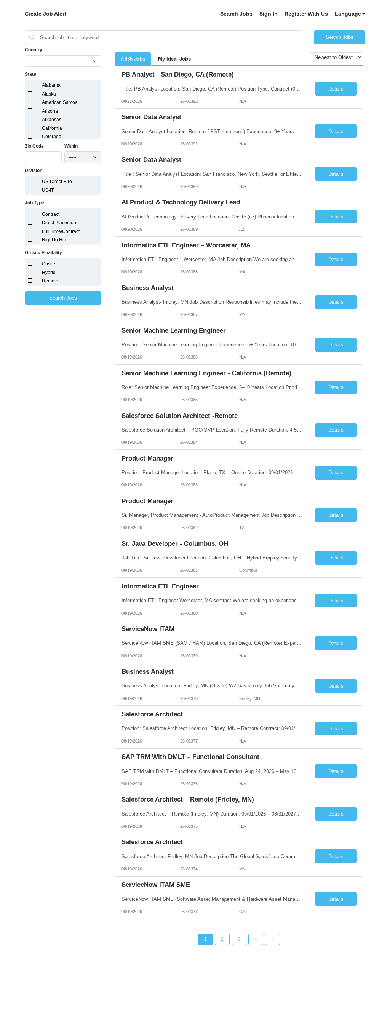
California (52, 128)
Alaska (49, 94)
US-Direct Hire (57, 181)
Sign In (268, 14)
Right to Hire (55, 239)
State (30, 74)
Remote (50, 281)
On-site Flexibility (43, 252)
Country (33, 50)
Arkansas (51, 119)
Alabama (51, 85)
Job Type (34, 203)
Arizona (50, 111)
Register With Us (306, 14)
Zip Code (34, 146)
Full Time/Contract (61, 231)
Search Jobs (236, 14)
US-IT (48, 190)
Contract (50, 214)
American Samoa (60, 102)
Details (336, 89)
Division (33, 170)
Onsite (48, 263)
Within (71, 146)
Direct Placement (59, 222)
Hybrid (49, 272)
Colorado (51, 136)
